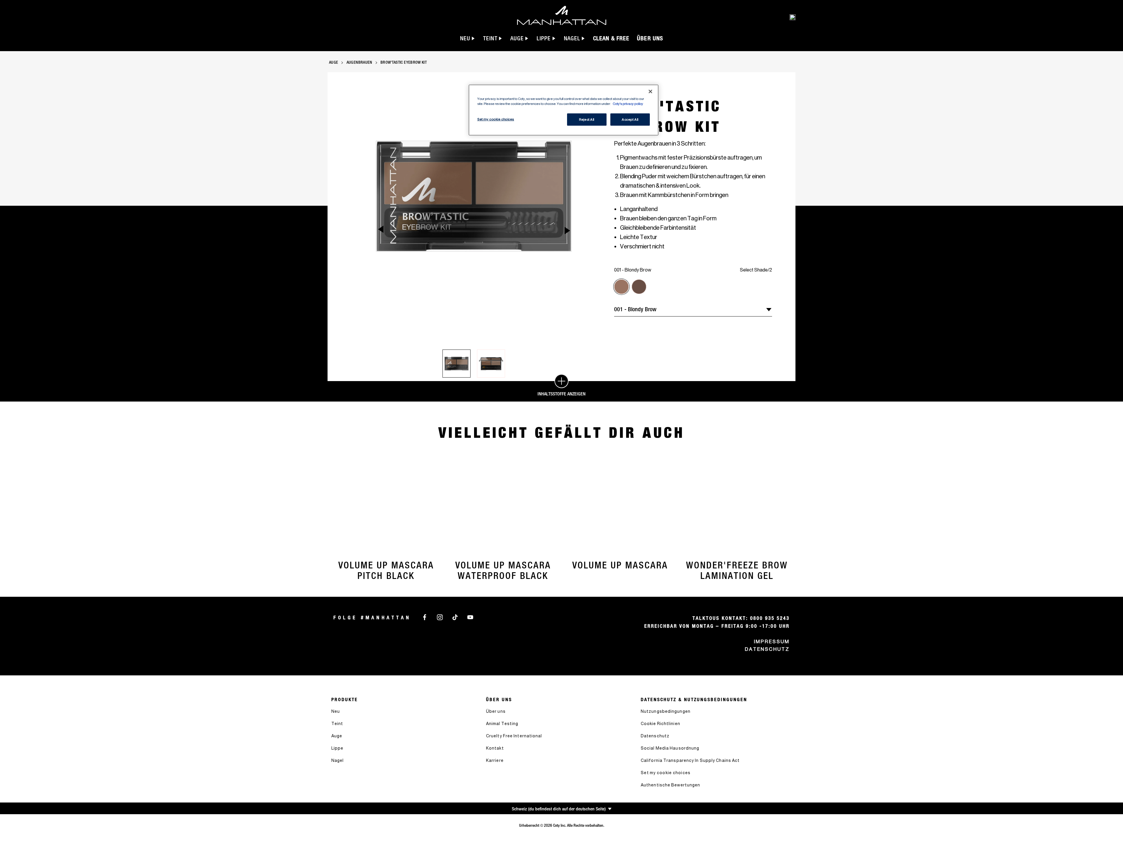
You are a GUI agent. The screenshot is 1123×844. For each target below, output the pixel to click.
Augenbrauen (359, 62)
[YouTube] (470, 616)
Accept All (630, 119)
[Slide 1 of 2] (456, 363)
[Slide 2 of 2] (491, 363)
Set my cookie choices (665, 772)
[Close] (650, 91)
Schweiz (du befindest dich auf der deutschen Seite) (559, 809)
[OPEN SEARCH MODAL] (792, 17)
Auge (333, 62)
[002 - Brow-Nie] (639, 286)
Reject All (586, 119)
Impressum (772, 641)
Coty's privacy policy (628, 104)
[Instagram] (440, 616)
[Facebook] (425, 616)
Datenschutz (767, 649)
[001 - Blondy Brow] (621, 286)
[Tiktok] (455, 616)
